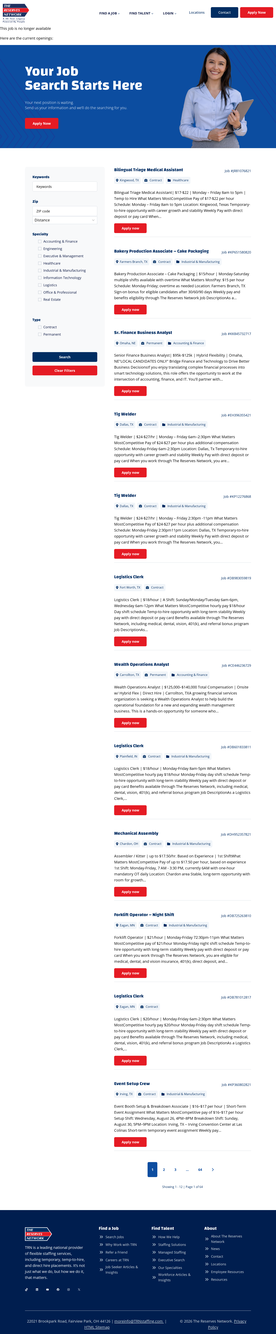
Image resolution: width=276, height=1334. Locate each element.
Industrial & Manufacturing (64, 270)
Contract (50, 327)
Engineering (52, 248)
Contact (224, 12)
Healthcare (51, 263)
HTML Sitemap (97, 1327)
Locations (197, 12)
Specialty (40, 234)
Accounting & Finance (60, 241)
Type (36, 319)
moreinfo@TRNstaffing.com (139, 1321)
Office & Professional (60, 292)
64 (200, 1169)
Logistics (50, 285)
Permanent (52, 334)
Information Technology (62, 277)
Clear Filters (64, 370)
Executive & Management (63, 256)
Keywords (40, 177)
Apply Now (257, 12)
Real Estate (52, 299)
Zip (35, 201)
